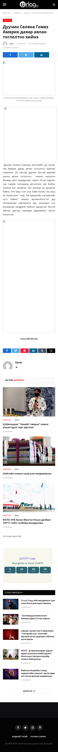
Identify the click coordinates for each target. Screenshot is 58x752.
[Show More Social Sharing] (52, 54)
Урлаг (11, 44)
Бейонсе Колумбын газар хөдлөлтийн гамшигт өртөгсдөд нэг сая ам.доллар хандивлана (37, 673)
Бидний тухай (20, 737)
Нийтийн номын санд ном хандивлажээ (27, 473)
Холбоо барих (38, 737)
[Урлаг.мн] (29, 4)
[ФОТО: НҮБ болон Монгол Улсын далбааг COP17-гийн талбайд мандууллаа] (29, 497)
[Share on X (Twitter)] (25, 54)
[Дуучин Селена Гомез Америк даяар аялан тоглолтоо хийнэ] (29, 78)
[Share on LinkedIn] (41, 54)
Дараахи (28, 691)
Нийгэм (7, 20)
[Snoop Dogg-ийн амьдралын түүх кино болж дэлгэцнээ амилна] (10, 604)
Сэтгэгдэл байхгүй (38, 44)
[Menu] (4, 4)
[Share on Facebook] (10, 54)
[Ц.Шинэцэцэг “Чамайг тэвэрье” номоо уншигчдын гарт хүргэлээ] (29, 401)
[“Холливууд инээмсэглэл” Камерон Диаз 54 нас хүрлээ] (10, 619)
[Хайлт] (53, 4)
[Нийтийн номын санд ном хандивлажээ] (29, 451)
